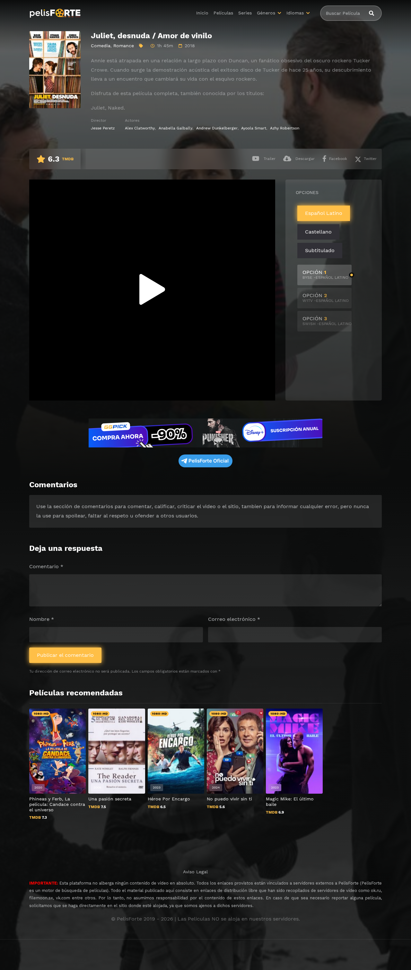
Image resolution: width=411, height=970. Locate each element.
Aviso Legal (195, 871)
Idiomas (295, 12)
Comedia (100, 45)
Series (245, 12)
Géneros (266, 12)
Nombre (41, 619)
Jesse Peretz (103, 128)
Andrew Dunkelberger (217, 128)
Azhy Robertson (284, 128)
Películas (223, 12)
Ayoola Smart (253, 128)
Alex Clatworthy (140, 128)
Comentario (46, 566)
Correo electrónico (234, 619)
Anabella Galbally (175, 128)
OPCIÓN (325, 274)
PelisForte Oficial (208, 461)
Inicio (202, 12)
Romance (123, 45)
